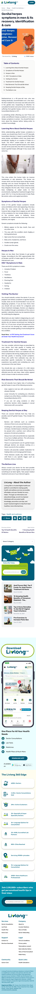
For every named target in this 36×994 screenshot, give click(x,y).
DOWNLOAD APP (18, 758)
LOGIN (31, 2)
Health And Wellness (18, 8)
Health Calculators (24, 962)
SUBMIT (29, 902)
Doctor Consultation (7, 924)
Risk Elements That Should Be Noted (17, 84)
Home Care (5, 932)
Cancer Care (5, 962)
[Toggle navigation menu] (2, 2)
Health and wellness (14, 514)
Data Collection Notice (25, 949)
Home (3, 8)
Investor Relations (24, 927)
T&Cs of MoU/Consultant (26, 951)
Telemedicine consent (25, 946)
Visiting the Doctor (12, 79)
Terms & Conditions (24, 940)
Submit (23, 572)
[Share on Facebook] (15, 518)
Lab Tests (4, 927)
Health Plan (5, 929)
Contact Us (5, 940)
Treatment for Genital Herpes (15, 82)
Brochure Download (7, 943)
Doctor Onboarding (24, 932)
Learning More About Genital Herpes (17, 68)
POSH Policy (22, 954)
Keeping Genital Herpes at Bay (15, 87)
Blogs (8, 8)
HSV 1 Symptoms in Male (13, 76)
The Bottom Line (11, 90)
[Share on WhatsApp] (29, 518)
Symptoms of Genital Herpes (15, 70)
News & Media (23, 929)
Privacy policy (23, 943)
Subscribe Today (9, 563)
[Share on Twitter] (20, 518)
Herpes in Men (10, 73)
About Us (21, 924)
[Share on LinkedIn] (24, 518)
